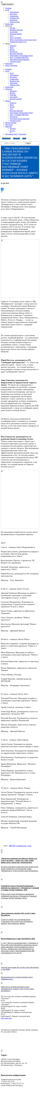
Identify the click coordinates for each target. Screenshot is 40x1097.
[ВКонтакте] (2, 189)
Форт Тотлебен (15, 38)
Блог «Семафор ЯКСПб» (19, 57)
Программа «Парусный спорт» (21, 56)
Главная (8, 8)
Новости (13, 46)
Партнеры (13, 20)
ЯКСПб (12, 846)
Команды (13, 91)
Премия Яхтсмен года (18, 42)
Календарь (9, 24)
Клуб (7, 10)
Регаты (12, 28)
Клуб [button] (7, 71)
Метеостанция (10, 123)
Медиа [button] (7, 101)
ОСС (12, 36)
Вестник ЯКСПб (16, 54)
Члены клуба (15, 22)
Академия (13, 32)
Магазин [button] (8, 127)
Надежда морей (16, 34)
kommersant (21, 846)
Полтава (13, 95)
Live (11, 109)
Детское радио (15, 61)
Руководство (14, 18)
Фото (12, 48)
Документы (14, 12)
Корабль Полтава (16, 30)
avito (29, 846)
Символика (14, 16)
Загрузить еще (6, 1018)
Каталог (13, 128)
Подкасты (13, 52)
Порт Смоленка (11, 65)
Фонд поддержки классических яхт (23, 40)
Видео (12, 50)
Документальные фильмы (19, 59)
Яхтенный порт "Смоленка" (16, 134)
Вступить (13, 14)
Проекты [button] (8, 89)
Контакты (9, 63)
